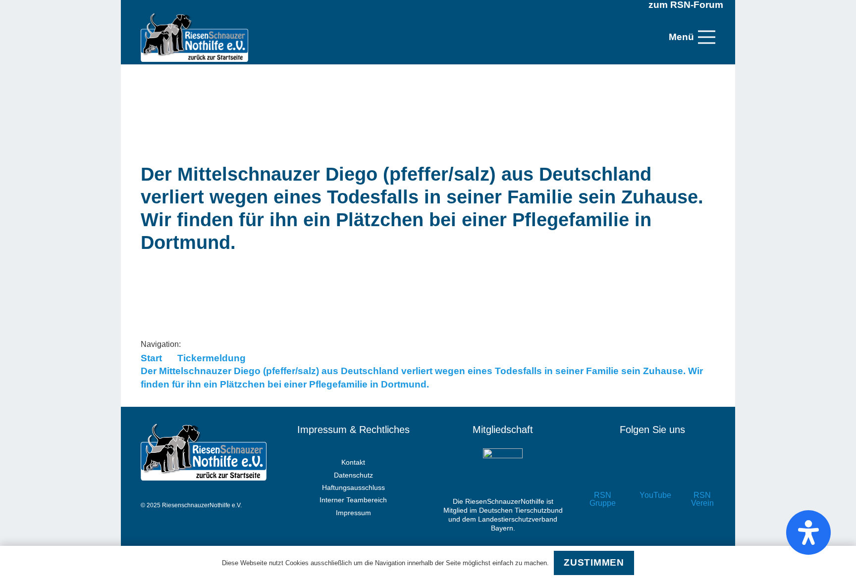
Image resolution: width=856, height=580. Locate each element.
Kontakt (353, 462)
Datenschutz (353, 475)
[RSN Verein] (702, 473)
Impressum (353, 513)
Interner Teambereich (353, 500)
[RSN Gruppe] (602, 473)
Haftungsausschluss (353, 487)
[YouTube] (653, 473)
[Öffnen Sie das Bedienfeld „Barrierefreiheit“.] (808, 532)
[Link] (194, 37)
